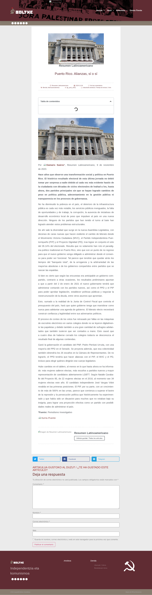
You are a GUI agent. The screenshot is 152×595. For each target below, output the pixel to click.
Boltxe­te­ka (120, 10)
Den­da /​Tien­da (136, 10)
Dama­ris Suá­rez (55, 165)
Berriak (99, 10)
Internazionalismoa (53, 87)
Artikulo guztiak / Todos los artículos (89, 438)
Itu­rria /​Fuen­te (49, 418)
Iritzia (109, 10)
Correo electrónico (41, 521)
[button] (110, 101)
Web (34, 530)
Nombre (37, 512)
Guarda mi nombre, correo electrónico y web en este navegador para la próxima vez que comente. (76, 539)
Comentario (38, 484)
